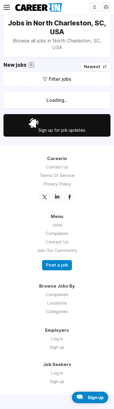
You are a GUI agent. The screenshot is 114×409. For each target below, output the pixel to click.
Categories (57, 311)
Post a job (57, 265)
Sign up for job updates (61, 130)
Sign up (57, 347)
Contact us (57, 167)
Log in (57, 338)
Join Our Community (57, 250)
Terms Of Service (57, 175)
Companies (57, 233)
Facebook (70, 197)
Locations (57, 303)
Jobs (57, 225)
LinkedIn (57, 197)
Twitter (44, 197)
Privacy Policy (57, 184)
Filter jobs (60, 79)
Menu (8, 7)
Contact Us (57, 242)
